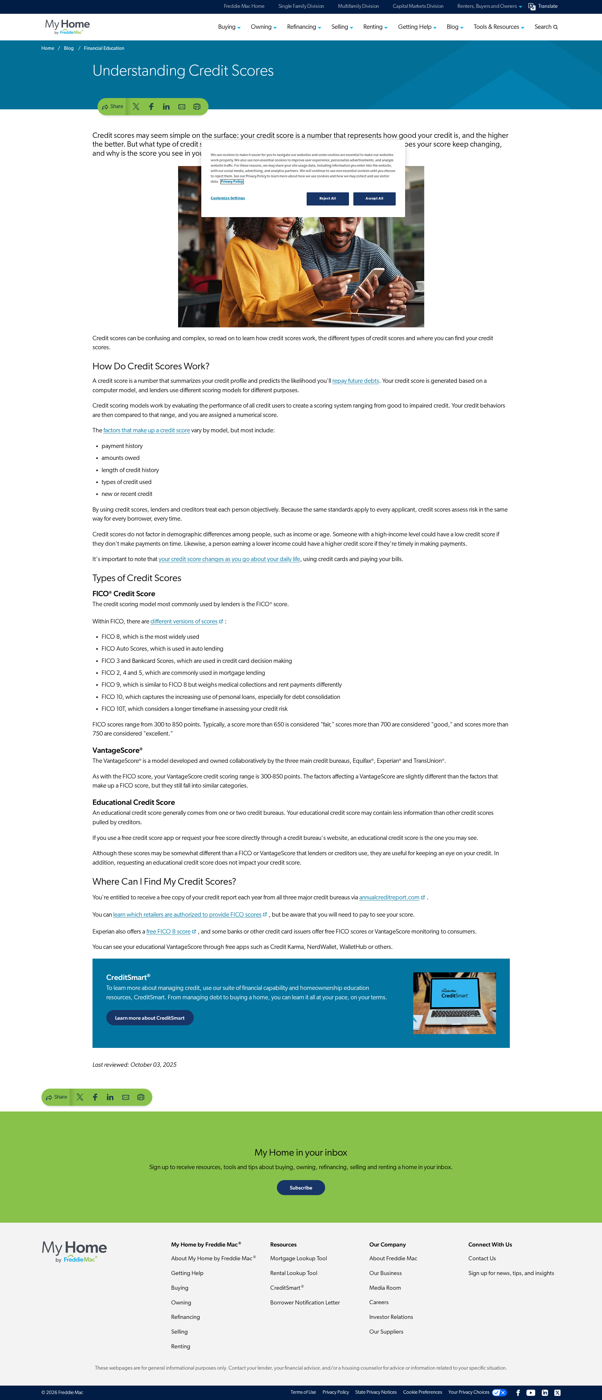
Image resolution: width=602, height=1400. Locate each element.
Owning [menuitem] (261, 27)
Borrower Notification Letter (305, 1303)
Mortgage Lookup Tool (298, 1259)
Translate (548, 6)
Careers (379, 1303)
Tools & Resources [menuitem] (496, 27)
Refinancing (185, 1317)
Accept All (374, 198)
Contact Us (482, 1259)
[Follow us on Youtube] (531, 1392)
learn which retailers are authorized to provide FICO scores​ (187, 915)
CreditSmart (128, 977)
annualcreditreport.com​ (389, 898)
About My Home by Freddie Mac (213, 1258)
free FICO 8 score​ (168, 932)
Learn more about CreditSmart (154, 1018)
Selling (179, 1332)
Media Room (385, 1288)
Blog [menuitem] (453, 27)
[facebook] (151, 106)
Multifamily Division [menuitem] (358, 6)
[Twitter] (557, 1392)
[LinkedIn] (545, 1392)
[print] (196, 106)
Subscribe (301, 1187)
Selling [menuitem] (339, 27)
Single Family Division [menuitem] (301, 6)
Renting (180, 1347)
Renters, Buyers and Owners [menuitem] (487, 6)
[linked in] (166, 106)
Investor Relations (391, 1317)
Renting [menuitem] (373, 27)
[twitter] (136, 106)
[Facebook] (518, 1392)
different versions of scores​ (184, 622)
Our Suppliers (386, 1332)
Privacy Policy (336, 1392)
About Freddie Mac (393, 1259)
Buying (179, 1288)
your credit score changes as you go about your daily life (229, 559)
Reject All (327, 198)
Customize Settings (228, 198)
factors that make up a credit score (146, 431)
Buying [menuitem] (227, 27)
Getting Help (187, 1274)
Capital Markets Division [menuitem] (418, 6)
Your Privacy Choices (468, 1392)
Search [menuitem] (544, 27)
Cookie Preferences (422, 1392)
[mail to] (181, 106)
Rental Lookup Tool (293, 1274)
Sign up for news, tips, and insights (511, 1274)
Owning (181, 1303)
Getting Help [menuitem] (415, 27)
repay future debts (355, 381)
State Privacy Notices (376, 1392)
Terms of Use (303, 1392)
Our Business (385, 1274)
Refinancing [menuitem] (301, 27)
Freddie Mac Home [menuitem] (244, 6)
